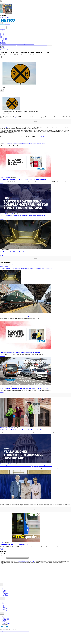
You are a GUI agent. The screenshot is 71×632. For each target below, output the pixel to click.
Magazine (2, 44)
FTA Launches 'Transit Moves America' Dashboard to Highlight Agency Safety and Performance (26, 466)
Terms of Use (7, 631)
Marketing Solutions (16, 45)
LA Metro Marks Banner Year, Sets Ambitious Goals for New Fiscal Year (19, 502)
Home (1, 49)
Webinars (20, 44)
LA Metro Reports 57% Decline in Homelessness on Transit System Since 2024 (21, 430)
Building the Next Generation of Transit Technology (14, 544)
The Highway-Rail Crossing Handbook (6, 127)
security (33, 143)
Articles (10, 0)
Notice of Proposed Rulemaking (14, 143)
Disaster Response (5, 587)
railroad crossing (27, 143)
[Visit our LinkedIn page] (1, 553)
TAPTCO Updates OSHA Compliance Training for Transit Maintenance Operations (22, 215)
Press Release (28, 45)
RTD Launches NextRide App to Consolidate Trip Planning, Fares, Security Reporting (23, 179)
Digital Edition (6, 17)
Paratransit (2, 34)
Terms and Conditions (43, 45)
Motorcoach (2, 31)
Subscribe (2, 17)
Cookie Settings (49, 45)
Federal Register (43, 136)
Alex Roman (8, 177)
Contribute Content (23, 45)
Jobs (18, 44)
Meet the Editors (7, 45)
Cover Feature (4, 0)
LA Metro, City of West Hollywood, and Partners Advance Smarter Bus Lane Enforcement (24, 388)
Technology (2, 40)
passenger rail (22, 143)
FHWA (4, 143)
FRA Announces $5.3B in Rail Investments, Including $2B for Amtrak (18, 316)
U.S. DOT (36, 143)
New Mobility (2, 32)
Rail (1, 36)
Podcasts (16, 44)
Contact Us (33, 45)
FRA (6, 143)
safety (31, 143)
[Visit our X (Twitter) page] (3, 553)
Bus (3, 586)
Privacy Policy (37, 45)
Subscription (2, 45)
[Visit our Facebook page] (0, 553)
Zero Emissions (3, 42)
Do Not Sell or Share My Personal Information (21, 631)
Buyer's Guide (31, 44)
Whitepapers (24, 44)
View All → (2, 549)
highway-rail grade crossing (19, 117)
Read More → (2, 183)
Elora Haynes (10, 213)
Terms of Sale (12, 631)
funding (8, 143)
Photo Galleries (12, 44)
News (8, 0)
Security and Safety (3, 38)
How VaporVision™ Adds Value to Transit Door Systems (15, 251)
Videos (8, 44)
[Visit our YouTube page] (4, 553)
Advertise (11, 45)
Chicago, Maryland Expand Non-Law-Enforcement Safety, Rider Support (20, 352)
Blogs (6, 44)
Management (2, 29)
